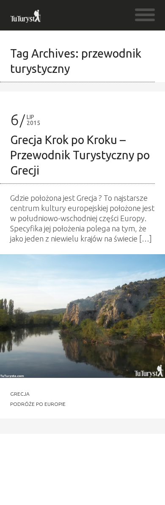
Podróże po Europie (38, 404)
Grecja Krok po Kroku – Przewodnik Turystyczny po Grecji (80, 155)
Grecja (20, 394)
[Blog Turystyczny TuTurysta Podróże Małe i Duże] (26, 18)
